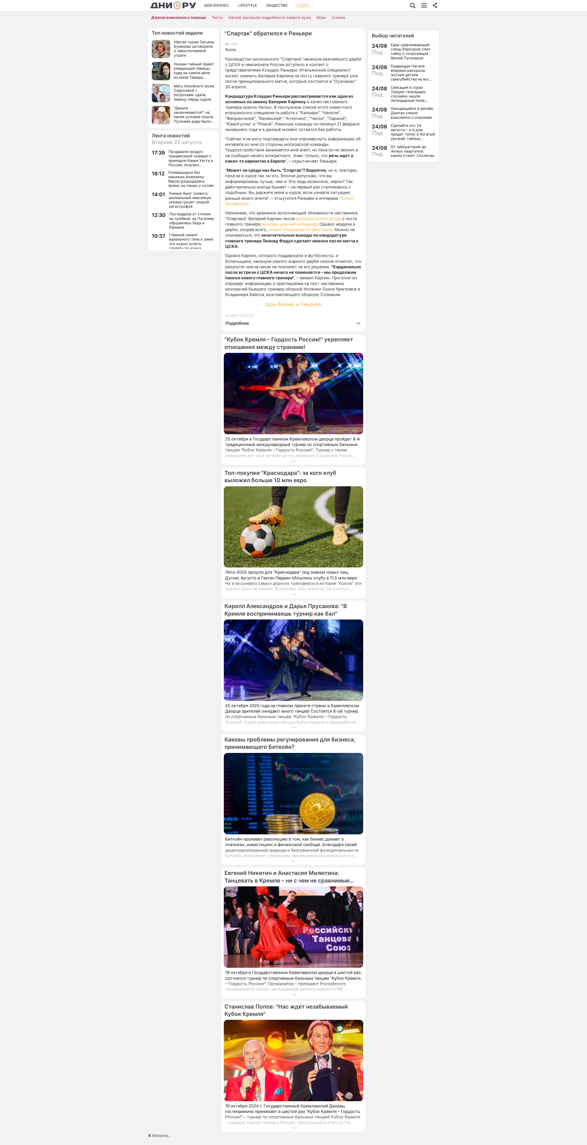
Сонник (338, 17)
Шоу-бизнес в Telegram (293, 304)
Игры (321, 17)
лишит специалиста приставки (300, 229)
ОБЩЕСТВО (277, 5)
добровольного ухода (318, 218)
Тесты (217, 17)
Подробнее (237, 323)
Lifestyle (247, 5)
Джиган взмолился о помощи (178, 17)
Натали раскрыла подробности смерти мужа (269, 17)
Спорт (303, 5)
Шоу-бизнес (216, 5)
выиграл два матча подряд (289, 224)
